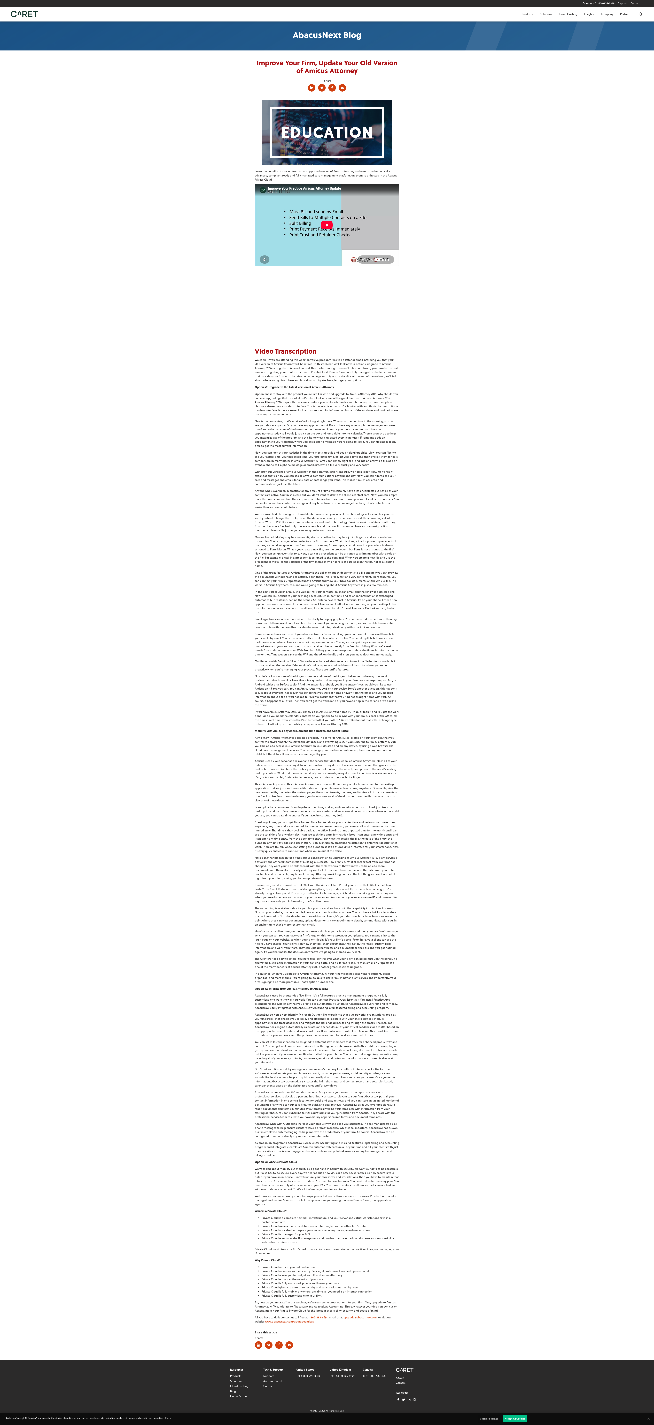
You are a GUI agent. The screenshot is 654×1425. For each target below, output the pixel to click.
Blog (233, 1391)
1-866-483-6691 (318, 1317)
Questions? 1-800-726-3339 (598, 3)
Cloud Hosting (568, 14)
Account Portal (272, 1381)
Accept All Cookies (515, 1418)
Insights (589, 14)
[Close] (648, 1418)
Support (622, 3)
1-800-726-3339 (310, 1376)
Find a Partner (239, 1396)
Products (527, 14)
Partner (624, 14)
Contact (635, 3)
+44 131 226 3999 (344, 1376)
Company (607, 14)
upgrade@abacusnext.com (361, 1317)
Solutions (546, 14)
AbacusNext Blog (327, 34)
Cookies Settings (489, 1418)
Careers (401, 1383)
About (400, 1378)
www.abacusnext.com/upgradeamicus (289, 1321)
